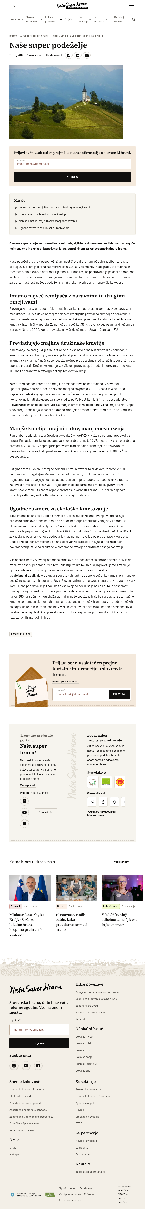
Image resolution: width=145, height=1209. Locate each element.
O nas (12, 1147)
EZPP (79, 1123)
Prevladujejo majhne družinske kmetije (42, 214)
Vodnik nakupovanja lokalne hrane (96, 999)
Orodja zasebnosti (70, 1194)
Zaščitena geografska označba (28, 1110)
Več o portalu (28, 785)
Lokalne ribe (83, 1050)
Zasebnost (85, 1188)
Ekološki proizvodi (20, 1096)
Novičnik (43, 812)
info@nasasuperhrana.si (90, 1171)
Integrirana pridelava (22, 1130)
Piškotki (89, 1194)
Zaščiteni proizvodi (87, 1005)
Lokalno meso (84, 1036)
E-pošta (22, 161)
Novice (80, 1110)
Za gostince (83, 1154)
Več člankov (121, 862)
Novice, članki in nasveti (90, 1012)
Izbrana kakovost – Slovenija (26, 1089)
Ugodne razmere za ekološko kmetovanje (44, 228)
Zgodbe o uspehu (86, 1103)
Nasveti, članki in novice (34, 36)
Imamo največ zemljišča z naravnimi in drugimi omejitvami (54, 207)
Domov (13, 36)
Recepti (80, 1019)
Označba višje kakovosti (24, 1123)
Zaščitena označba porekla (25, 1103)
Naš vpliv (14, 1154)
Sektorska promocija (88, 1089)
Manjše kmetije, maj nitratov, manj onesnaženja (48, 221)
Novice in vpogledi (87, 1141)
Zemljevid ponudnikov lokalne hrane (97, 992)
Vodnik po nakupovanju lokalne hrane (101, 813)
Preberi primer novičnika (65, 681)
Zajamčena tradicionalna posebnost (31, 1116)
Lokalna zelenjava (86, 1064)
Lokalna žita (83, 1070)
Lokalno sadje (84, 1057)
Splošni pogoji (67, 1188)
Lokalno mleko (84, 1043)
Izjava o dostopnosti (71, 1200)
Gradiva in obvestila (87, 1116)
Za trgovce (82, 1147)
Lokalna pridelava (63, 36)
